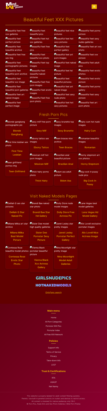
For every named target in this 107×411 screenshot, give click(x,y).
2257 (53, 365)
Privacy (53, 356)
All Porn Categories (53, 322)
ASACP (53, 382)
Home (53, 317)
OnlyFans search (53, 292)
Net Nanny (53, 386)
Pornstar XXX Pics (53, 326)
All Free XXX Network (53, 334)
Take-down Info (54, 360)
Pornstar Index (53, 330)
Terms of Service (53, 352)
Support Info (53, 348)
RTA (53, 378)
